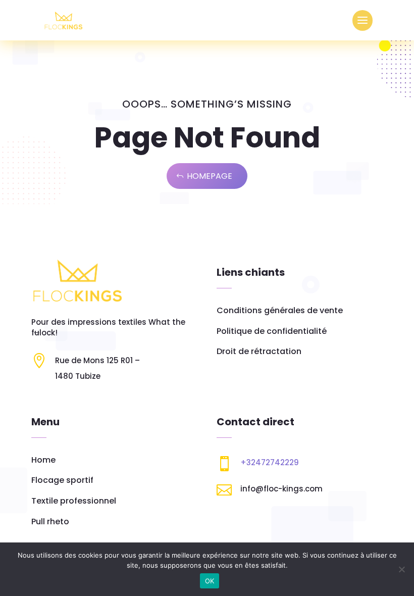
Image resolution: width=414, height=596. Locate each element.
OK (210, 581)
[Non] (401, 569)
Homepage (209, 176)
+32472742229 (269, 462)
